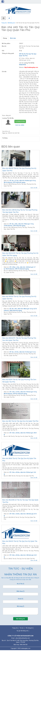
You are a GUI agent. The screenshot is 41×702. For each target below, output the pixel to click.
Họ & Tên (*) (20, 583)
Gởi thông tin (20, 618)
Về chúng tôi (29, 628)
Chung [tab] (5, 38)
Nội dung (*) (20, 606)
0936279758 (21, 121)
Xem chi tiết (34, 187)
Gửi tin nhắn (19, 125)
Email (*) (20, 598)
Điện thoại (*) (20, 591)
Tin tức (22, 628)
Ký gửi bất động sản (22, 630)
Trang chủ (4, 23)
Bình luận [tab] (13, 38)
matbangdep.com (25, 648)
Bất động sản (11, 23)
